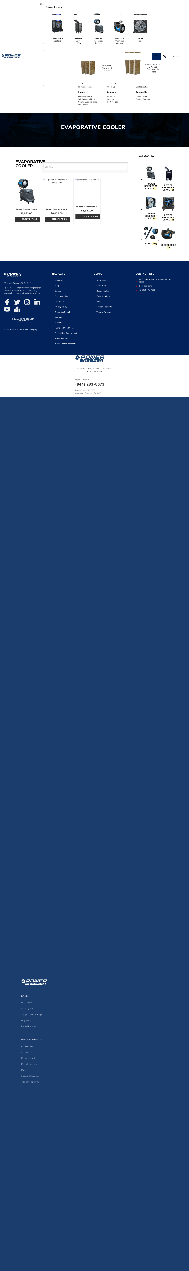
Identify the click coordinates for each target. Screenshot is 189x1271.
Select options (29, 219)
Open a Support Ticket (87, 102)
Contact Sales (142, 87)
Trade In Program (103, 312)
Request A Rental (62, 312)
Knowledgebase (85, 87)
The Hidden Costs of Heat (66, 333)
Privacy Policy (61, 307)
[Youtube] (7, 309)
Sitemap (58, 317)
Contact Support (143, 99)
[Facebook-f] (7, 302)
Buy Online (26, 1002)
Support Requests (104, 307)
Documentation (61, 296)
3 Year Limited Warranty (65, 343)
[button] (94, 4)
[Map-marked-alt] (17, 309)
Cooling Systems (54, 7)
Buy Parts (26, 1020)
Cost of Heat (112, 102)
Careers (110, 99)
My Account (83, 104)
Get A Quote (27, 1008)
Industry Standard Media (107, 68)
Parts (98, 301)
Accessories (101, 280)
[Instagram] (27, 302)
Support (58, 322)
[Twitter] (17, 302)
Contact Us (59, 301)
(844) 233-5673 (89, 384)
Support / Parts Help (31, 1014)
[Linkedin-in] (37, 302)
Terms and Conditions (64, 328)
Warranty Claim (62, 338)
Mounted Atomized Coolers (119, 40)
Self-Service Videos (86, 99)
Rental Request (29, 1026)
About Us (111, 87)
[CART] (156, 56)
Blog (57, 285)
